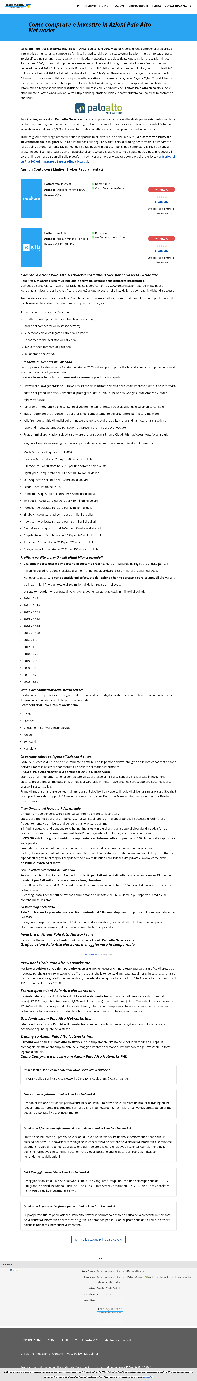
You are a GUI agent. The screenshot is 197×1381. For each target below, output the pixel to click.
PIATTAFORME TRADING (92, 6)
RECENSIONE (161, 201)
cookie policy (148, 1377)
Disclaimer (91, 1354)
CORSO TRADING (176, 6)
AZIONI (120, 6)
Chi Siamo (27, 1354)
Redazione (43, 1354)
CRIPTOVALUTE (138, 6)
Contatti (57, 1354)
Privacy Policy (73, 1354)
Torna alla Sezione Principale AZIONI (99, 1239)
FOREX (156, 6)
